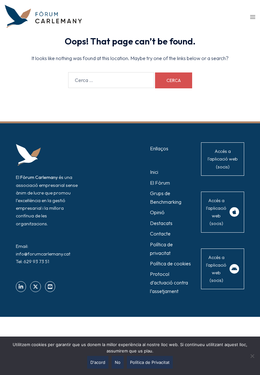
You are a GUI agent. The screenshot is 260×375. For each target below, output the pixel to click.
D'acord (97, 362)
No (117, 362)
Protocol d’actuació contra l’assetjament (169, 282)
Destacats (161, 223)
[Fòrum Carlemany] (43, 15)
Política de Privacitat (150, 362)
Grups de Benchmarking (165, 197)
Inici (154, 172)
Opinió (157, 212)
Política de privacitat (161, 248)
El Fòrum (160, 183)
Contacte (160, 233)
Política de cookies (170, 263)
